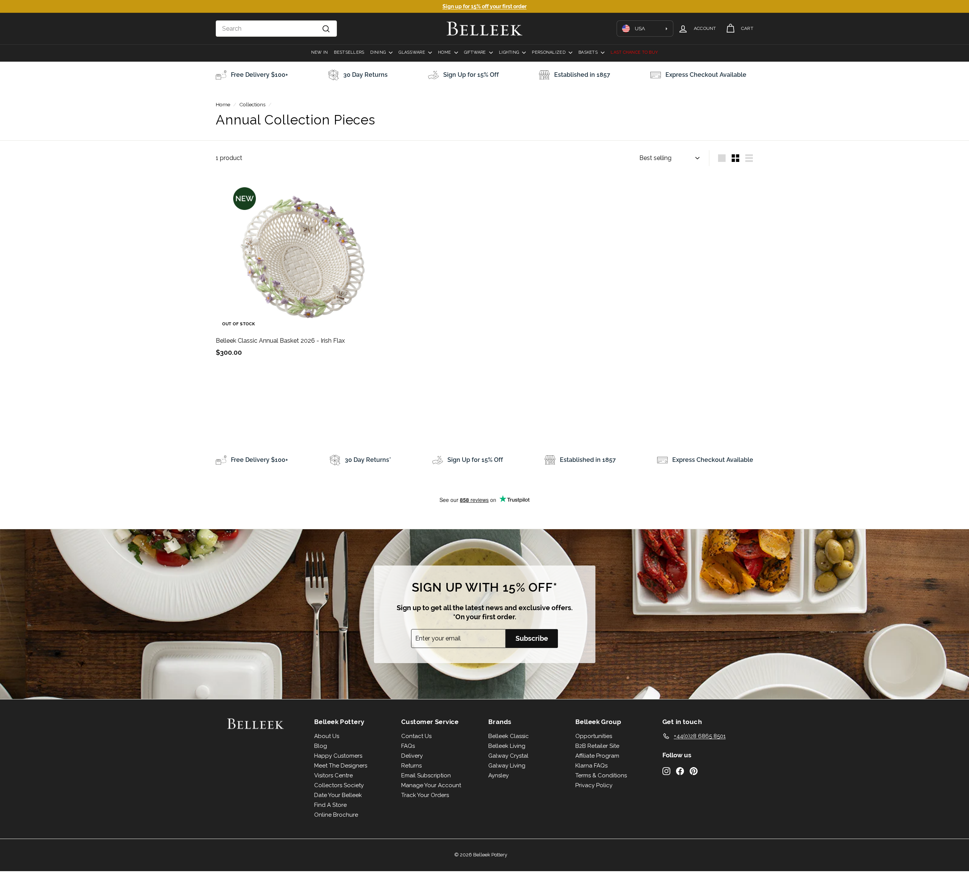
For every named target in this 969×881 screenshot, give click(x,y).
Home (445, 52)
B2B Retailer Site (597, 746)
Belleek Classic (508, 736)
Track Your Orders (425, 795)
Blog (320, 746)
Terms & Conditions (601, 775)
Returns (411, 765)
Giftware (475, 52)
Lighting (509, 52)
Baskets (588, 52)
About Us (326, 736)
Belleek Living (506, 746)
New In (319, 52)
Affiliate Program (597, 755)
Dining (378, 52)
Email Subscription (426, 775)
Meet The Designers (340, 765)
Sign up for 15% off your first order (484, 6)
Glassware (412, 52)
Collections (252, 104)
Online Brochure (336, 814)
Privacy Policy (593, 785)
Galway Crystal (508, 755)
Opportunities (593, 736)
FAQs (408, 746)
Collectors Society (339, 785)
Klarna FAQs (591, 765)
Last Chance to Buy (634, 52)
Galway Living (506, 765)
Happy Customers (338, 755)
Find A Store (330, 805)
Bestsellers (349, 52)
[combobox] (276, 28)
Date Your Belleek (338, 795)
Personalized (549, 52)
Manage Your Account (431, 785)
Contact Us (416, 736)
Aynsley (498, 775)
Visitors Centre (333, 775)
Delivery (412, 755)
